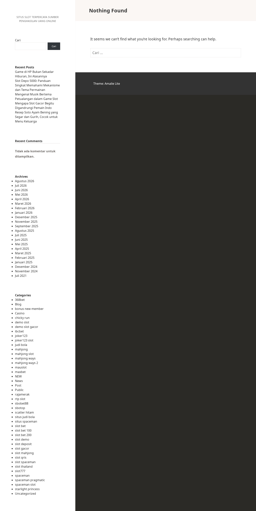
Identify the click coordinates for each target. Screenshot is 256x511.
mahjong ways (25, 358)
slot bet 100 (23, 430)
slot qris (20, 457)
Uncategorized (25, 493)
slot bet (20, 426)
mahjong (21, 349)
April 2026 (22, 199)
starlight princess (27, 489)
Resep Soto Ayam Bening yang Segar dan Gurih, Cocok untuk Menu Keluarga (36, 116)
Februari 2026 (24, 208)
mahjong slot (24, 354)
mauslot (21, 367)
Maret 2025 (23, 253)
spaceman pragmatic (30, 480)
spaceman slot (25, 484)
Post (18, 385)
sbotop (20, 408)
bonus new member (29, 309)
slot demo (22, 439)
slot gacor (22, 448)
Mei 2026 (21, 194)
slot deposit (23, 444)
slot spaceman (25, 462)
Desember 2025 (26, 217)
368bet (20, 300)
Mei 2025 (21, 244)
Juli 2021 (21, 276)
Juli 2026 (21, 185)
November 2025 (26, 222)
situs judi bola (25, 417)
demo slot (22, 322)
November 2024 (26, 271)
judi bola (21, 345)
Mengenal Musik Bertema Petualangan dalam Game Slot (36, 96)
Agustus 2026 (24, 181)
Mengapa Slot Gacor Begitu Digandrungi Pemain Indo (34, 105)
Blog (18, 304)
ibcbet (19, 331)
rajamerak (22, 394)
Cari (18, 40)
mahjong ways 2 (26, 363)
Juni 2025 (21, 240)
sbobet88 (21, 403)
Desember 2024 (26, 267)
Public (19, 390)
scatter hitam (24, 412)
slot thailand (24, 466)
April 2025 (22, 249)
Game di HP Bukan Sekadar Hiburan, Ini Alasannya (34, 74)
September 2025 (26, 226)
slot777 (20, 471)
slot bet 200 (23, 435)
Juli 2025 (21, 235)
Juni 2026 (21, 190)
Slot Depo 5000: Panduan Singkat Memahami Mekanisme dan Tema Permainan (37, 85)
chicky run (22, 318)
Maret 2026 (23, 204)
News (19, 381)
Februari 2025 (24, 258)
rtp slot (20, 399)
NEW (18, 376)
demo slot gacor (26, 327)
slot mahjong (24, 453)
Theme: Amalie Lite (106, 84)
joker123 (21, 336)
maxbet (20, 372)
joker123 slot (24, 340)
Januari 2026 (23, 213)
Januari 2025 (23, 262)
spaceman (22, 475)
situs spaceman (26, 421)
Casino (20, 313)
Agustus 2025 (24, 231)
